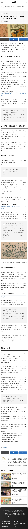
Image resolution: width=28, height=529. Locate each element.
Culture (13, 6)
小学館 (15, 526)
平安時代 (5, 447)
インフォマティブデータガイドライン (20, 524)
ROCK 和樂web (8, 6)
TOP (2, 6)
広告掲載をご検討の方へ (6, 521)
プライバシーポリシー (6, 523)
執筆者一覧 (16, 521)
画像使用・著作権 (5, 526)
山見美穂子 (10, 456)
